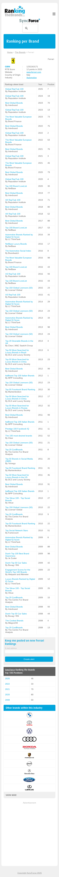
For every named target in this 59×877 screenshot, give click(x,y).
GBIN (7, 66)
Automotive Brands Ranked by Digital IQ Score (19, 235)
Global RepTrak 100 (14, 89)
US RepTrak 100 (12, 274)
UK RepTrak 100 (12, 200)
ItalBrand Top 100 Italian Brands (19, 375)
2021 (7, 689)
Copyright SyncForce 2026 (29, 873)
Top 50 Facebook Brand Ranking (20, 389)
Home (10, 52)
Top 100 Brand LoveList (16, 186)
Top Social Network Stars (16, 530)
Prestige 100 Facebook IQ (17, 429)
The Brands (20, 52)
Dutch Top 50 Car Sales (16, 563)
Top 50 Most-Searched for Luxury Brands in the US (17, 476)
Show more (11, 795)
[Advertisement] (29, 834)
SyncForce (10, 670)
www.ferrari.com (33, 72)
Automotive (31, 77)
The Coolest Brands (14, 620)
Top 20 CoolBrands (14, 449)
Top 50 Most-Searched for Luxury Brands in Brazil (17, 351)
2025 (7, 678)
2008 (7, 700)
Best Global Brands (14, 103)
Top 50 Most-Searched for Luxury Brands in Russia (17, 406)
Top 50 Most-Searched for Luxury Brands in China (17, 360)
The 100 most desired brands (18, 436)
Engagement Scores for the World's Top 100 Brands (17, 571)
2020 (7, 694)
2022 (7, 684)
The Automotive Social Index (18, 251)
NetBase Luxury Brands (16, 244)
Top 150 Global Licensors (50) (19, 288)
